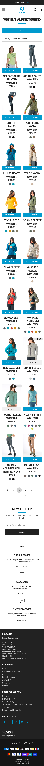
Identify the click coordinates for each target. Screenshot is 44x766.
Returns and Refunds (11, 710)
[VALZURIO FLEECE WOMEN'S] (32, 247)
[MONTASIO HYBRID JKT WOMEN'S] (32, 298)
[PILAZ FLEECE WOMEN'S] (11, 247)
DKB (4, 668)
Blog (4, 674)
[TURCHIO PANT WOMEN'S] (32, 445)
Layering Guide (8, 677)
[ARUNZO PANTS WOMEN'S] (32, 56)
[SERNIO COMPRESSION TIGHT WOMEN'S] (11, 445)
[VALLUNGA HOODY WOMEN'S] (32, 103)
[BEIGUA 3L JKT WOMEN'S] (11, 348)
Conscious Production (12, 671)
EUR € (27, 743)
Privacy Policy (8, 699)
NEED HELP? (22, 620)
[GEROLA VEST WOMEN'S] (11, 298)
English (14, 743)
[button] (30, 87)
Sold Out (32, 362)
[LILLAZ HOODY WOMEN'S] (11, 154)
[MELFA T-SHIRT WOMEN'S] (32, 395)
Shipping (6, 707)
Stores (5, 685)
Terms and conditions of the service (17, 704)
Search (5, 696)
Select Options (11, 70)
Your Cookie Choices (22, 759)
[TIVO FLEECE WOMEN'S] (11, 200)
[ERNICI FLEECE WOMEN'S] (32, 348)
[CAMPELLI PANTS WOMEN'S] (11, 103)
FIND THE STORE (22, 566)
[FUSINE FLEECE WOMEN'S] (11, 395)
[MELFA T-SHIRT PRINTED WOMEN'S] (11, 56)
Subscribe (21, 532)
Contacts (6, 683)
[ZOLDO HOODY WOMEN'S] (32, 154)
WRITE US (22, 593)
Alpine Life (7, 680)
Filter (22, 30)
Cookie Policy (8, 701)
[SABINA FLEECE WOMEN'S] (32, 200)
